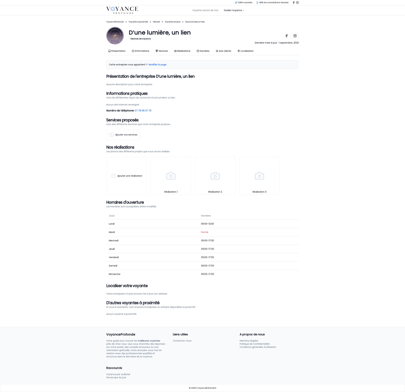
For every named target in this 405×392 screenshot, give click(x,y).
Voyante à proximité (138, 22)
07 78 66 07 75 (143, 110)
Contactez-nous (182, 340)
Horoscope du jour (116, 377)
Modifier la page (157, 64)
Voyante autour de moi (205, 10)
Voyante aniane (172, 22)
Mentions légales (249, 340)
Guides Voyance (233, 10)
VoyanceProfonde (115, 22)
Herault (156, 22)
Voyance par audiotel (118, 374)
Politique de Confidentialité (255, 343)
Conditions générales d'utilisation (258, 347)
